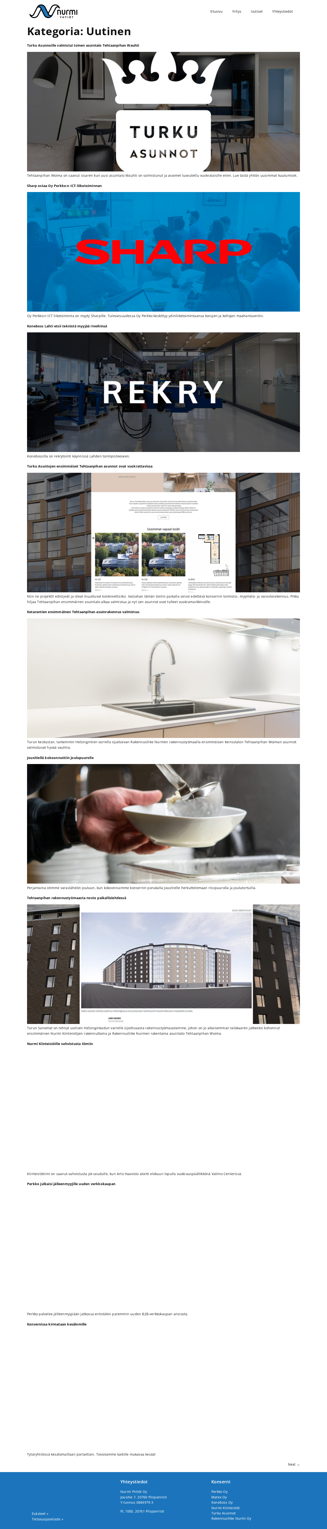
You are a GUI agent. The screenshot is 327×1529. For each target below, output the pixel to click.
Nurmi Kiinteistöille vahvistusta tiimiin (60, 1043)
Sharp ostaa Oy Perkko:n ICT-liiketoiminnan (64, 185)
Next (294, 1464)
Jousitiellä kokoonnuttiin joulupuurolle (60, 757)
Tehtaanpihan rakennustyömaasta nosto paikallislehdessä (76, 898)
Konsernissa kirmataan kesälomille (57, 1324)
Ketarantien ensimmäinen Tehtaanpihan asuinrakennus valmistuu (83, 612)
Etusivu (216, 11)
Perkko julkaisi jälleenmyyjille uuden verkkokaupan (71, 1184)
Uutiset (257, 11)
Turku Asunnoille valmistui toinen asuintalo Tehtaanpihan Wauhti (83, 45)
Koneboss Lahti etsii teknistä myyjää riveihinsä (67, 326)
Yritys (236, 11)
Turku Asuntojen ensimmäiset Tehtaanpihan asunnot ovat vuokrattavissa (90, 466)
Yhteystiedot (282, 11)
